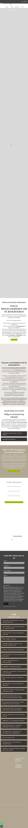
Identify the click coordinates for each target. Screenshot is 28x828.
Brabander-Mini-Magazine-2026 (14, 486)
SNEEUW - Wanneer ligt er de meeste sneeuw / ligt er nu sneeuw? (13, 715)
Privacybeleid (7, 585)
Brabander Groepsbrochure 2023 (14, 495)
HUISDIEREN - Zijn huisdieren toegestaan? (11, 666)
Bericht (5, 575)
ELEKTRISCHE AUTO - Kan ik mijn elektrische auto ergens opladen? (13, 655)
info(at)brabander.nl (20, 326)
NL (22, 1)
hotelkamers (12, 335)
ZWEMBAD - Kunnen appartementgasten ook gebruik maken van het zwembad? (13, 749)
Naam (5, 560)
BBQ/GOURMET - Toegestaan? (9, 639)
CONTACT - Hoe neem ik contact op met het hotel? (13, 649)
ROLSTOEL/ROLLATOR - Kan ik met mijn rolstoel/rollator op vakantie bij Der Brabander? (12, 709)
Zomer (7, 6)
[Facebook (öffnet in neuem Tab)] (19, 1)
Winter (11, 6)
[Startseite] (14, 1)
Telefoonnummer (7, 570)
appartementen (19, 335)
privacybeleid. (21, 587)
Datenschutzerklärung (17, 536)
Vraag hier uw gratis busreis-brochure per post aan (14, 502)
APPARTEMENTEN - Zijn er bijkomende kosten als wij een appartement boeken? (13, 627)
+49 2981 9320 (18, 764)
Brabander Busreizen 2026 (14, 491)
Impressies (17, 6)
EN (26, 1)
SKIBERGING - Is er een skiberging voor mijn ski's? (13, 720)
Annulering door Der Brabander (9, 439)
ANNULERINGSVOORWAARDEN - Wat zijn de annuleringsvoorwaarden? (13, 621)
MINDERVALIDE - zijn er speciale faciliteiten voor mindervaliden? (13, 684)
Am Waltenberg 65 (18, 759)
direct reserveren (14, 339)
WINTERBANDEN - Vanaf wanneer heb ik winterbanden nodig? (11, 743)
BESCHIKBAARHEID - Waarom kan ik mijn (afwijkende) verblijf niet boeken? (12, 644)
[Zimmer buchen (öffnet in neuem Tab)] (16, 1)
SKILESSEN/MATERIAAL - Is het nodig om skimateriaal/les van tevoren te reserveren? (11, 726)
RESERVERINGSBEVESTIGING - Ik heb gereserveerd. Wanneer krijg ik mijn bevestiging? (12, 696)
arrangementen (19, 333)
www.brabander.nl (18, 767)
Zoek (22, 6)
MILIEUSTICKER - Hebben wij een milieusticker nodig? (12, 678)
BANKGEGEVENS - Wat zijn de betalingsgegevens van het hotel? (13, 633)
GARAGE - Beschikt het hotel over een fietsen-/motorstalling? (10, 661)
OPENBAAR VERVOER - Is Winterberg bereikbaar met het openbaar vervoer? (13, 690)
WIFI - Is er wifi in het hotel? (8, 737)
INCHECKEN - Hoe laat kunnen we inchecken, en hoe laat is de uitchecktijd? (13, 672)
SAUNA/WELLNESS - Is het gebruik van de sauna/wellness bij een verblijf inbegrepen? (11, 732)
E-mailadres (6, 565)
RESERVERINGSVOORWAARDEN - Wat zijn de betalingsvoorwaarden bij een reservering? (13, 703)
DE (24, 1)
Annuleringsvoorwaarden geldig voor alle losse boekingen (12, 434)
